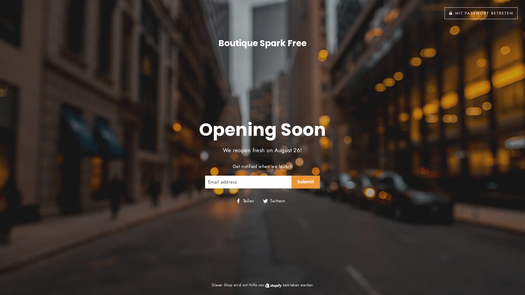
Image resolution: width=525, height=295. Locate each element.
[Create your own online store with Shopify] (274, 285)
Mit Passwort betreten (484, 13)
